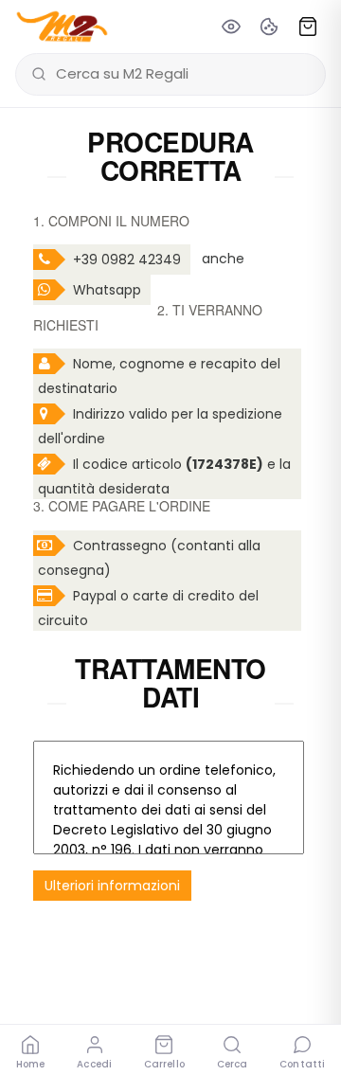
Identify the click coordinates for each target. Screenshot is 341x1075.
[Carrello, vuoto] (308, 26)
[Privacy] (231, 26)
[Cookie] (269, 26)
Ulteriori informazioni (112, 885)
